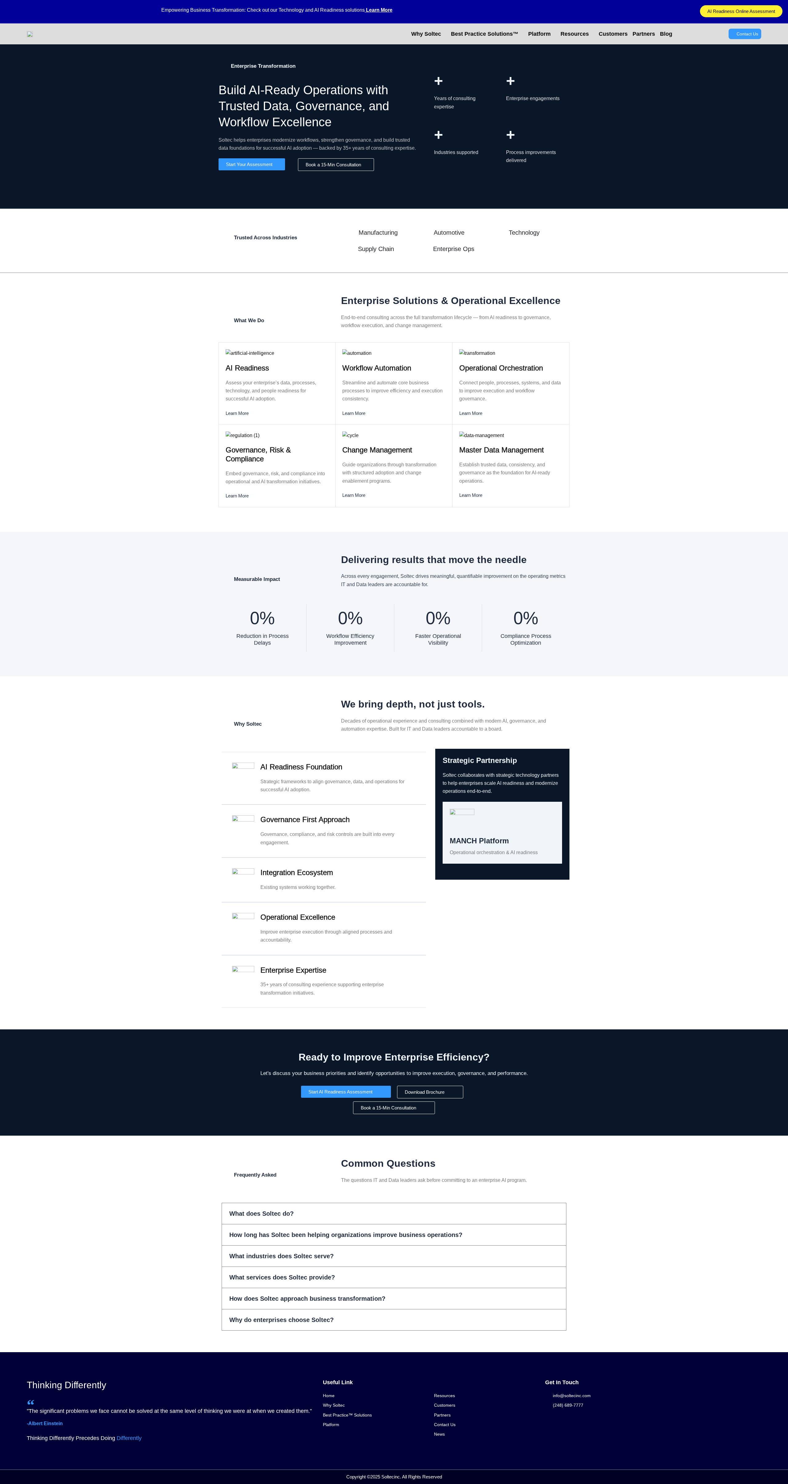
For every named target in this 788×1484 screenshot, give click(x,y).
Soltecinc (390, 1476)
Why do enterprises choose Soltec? (281, 1319)
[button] (394, 1213)
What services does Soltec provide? (282, 1277)
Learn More (378, 10)
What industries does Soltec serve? (281, 1256)
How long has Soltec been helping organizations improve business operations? (345, 1234)
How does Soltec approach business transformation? (307, 1298)
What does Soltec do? (261, 1213)
